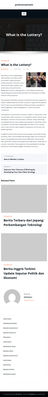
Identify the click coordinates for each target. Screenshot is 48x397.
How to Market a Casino (14, 159)
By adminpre (4, 69)
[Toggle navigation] (24, 13)
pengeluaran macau (9, 346)
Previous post (9, 156)
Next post (6, 166)
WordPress (19, 394)
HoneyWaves (31, 394)
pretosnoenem (24, 4)
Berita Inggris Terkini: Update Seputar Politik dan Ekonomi (24, 273)
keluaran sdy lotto (8, 369)
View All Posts (28, 300)
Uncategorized (5, 60)
